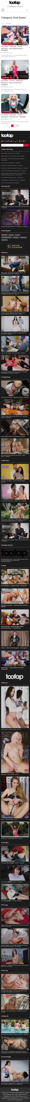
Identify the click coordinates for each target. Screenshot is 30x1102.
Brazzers (17, 235)
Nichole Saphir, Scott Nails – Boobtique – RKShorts (13, 436)
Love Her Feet (23, 237)
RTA (9, 1100)
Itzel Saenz (4, 46)
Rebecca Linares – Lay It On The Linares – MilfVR (12, 156)
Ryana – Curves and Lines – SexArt (9, 819)
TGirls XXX (13, 46)
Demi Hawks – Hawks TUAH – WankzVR (10, 153)
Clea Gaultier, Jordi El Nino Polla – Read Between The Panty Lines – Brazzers (13, 333)
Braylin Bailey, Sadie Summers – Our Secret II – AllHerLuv (14, 226)
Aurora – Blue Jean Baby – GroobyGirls (10, 182)
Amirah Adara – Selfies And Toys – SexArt (11, 729)
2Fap (3, 52)
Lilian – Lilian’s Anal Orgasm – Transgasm (10, 162)
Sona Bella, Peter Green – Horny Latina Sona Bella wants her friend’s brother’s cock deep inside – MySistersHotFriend (14, 560)
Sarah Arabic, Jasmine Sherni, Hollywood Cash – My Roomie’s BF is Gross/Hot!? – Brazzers (13, 273)
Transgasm (19, 80)
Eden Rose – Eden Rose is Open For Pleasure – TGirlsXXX (14, 168)
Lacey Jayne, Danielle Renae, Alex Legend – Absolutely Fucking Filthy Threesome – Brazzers (14, 372)
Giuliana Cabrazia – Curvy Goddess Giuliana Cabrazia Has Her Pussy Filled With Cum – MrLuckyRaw (14, 946)
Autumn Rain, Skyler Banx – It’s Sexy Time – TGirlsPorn (13, 170)
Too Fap (20, 46)
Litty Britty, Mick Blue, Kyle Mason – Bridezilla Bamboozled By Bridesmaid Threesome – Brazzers (15, 293)
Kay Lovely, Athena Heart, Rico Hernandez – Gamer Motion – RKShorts (13, 456)
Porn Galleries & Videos (6, 237)
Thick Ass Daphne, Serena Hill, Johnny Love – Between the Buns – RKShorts (14, 417)
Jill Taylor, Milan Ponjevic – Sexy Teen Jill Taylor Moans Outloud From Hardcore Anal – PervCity (14, 991)
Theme (22, 1098)
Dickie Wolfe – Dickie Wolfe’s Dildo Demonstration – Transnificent (12, 627)
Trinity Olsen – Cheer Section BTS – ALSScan (11, 838)
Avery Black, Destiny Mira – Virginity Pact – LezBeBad (13, 500)
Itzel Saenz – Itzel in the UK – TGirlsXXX (13, 117)
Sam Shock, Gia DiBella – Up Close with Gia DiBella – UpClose (13, 481)
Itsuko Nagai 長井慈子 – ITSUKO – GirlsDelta (11, 900)
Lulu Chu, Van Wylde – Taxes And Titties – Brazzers (13, 353)
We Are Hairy (16, 237)
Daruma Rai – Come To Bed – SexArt (9, 774)
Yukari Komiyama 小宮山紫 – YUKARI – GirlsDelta (12, 862)
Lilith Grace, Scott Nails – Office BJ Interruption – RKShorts (15, 397)
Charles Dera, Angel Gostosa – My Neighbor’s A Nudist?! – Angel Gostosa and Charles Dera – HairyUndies (14, 520)
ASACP (13, 1100)
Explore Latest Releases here (18, 1096)
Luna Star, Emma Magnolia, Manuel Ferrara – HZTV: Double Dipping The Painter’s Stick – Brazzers (13, 313)
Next (18, 126)
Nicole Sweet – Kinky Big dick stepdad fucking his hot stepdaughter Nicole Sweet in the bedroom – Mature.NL (14, 1052)
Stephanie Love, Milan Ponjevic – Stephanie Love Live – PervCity (14, 1011)
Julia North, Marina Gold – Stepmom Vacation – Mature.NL (15, 1034)
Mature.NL (11, 235)
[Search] (27, 10)
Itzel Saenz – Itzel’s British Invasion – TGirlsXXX (11, 165)
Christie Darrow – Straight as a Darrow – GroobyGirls (13, 180)
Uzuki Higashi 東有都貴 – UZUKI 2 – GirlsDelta (11, 881)
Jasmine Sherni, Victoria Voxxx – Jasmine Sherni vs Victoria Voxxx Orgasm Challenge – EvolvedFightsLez (15, 1083)
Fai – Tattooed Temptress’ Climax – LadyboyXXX (12, 177)
